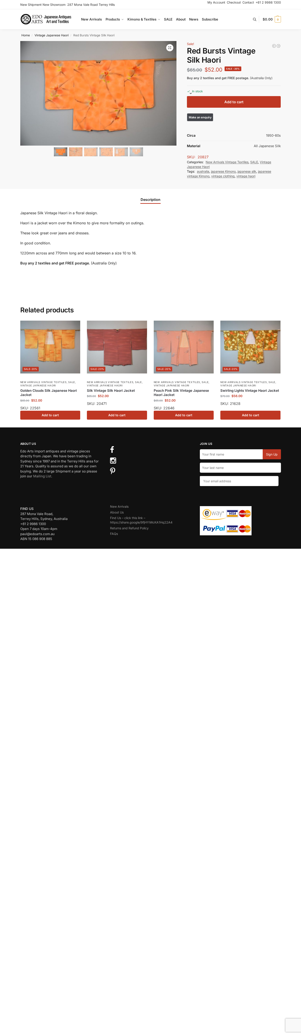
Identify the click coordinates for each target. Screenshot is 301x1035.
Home (25, 35)
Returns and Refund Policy (129, 528)
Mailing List (42, 476)
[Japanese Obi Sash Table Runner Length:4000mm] (274, 46)
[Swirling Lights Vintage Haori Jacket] (250, 347)
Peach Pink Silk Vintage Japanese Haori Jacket (181, 392)
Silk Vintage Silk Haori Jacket (111, 390)
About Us (117, 512)
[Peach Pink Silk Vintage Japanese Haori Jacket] (184, 347)
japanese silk (247, 171)
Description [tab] (150, 199)
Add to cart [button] (50, 415)
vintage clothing (223, 176)
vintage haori (245, 176)
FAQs (114, 534)
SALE (254, 162)
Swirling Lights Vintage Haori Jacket (249, 390)
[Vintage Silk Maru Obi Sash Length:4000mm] (278, 46)
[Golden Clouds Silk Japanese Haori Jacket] (50, 347)
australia (203, 171)
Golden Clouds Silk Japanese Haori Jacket (48, 392)
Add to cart (234, 102)
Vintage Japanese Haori (52, 35)
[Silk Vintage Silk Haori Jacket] (117, 347)
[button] (272, 19)
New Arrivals (119, 506)
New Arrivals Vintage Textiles (227, 162)
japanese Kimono (223, 171)
